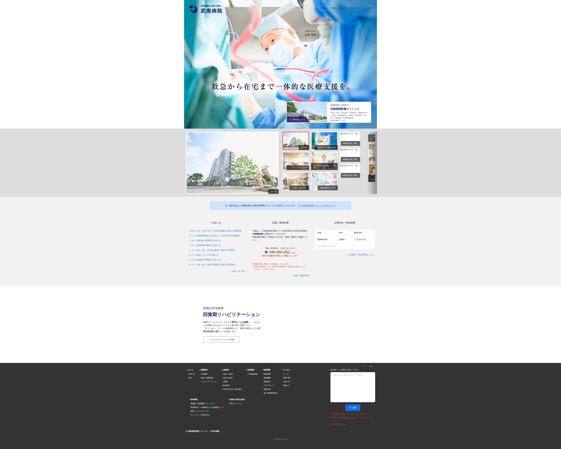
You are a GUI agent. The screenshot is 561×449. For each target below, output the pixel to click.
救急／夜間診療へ (301, 275)
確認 (354, 407)
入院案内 (333, 8)
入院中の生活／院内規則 (232, 389)
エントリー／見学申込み (200, 415)
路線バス (286, 385)
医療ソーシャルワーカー (200, 411)
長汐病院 (215, 431)
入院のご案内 (227, 374)
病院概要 (351, 8)
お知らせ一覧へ (238, 271)
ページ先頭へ (369, 366)
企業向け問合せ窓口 (237, 399)
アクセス (361, 8)
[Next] (372, 163)
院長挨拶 (267, 374)
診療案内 (323, 8)
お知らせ (191, 374)
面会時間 (225, 385)
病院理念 (267, 382)
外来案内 (204, 374)
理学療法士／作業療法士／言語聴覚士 (207, 407)
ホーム (190, 370)
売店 (190, 378)
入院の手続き (227, 378)
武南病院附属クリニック (197, 431)
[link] (280, 366)
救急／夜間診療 (207, 378)
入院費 (225, 382)
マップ (286, 374)
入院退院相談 (360, 239)
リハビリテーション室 (299, 168)
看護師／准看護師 (203, 404)
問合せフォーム (236, 404)
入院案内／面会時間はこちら (361, 254)
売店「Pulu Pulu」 (300, 188)
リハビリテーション (326, 246)
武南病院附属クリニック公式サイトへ (318, 205)
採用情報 (370, 8)
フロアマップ (269, 385)
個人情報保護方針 (271, 393)
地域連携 (342, 8)
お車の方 (286, 382)
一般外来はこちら (298, 120)
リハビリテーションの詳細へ (222, 340)
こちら (344, 424)
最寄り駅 (286, 378)
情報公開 (267, 389)
